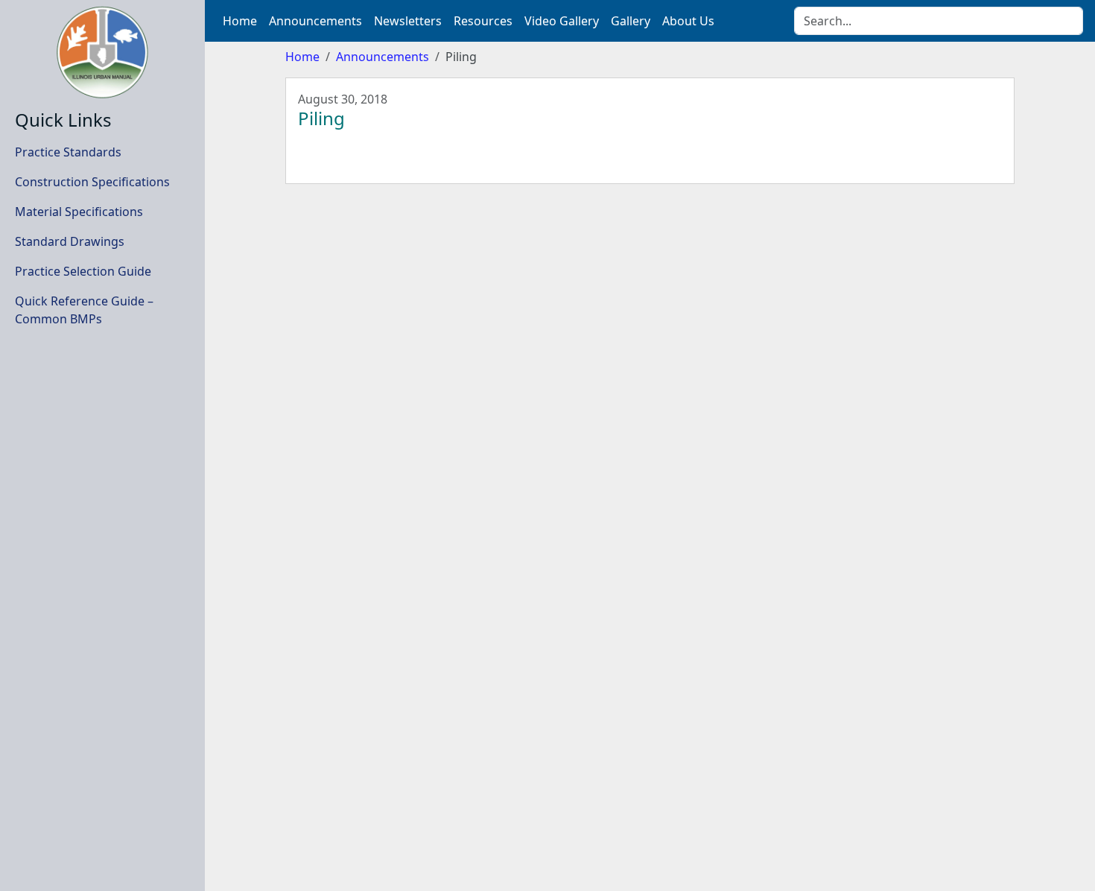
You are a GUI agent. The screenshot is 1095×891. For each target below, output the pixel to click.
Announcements (382, 56)
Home (302, 56)
